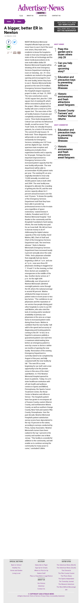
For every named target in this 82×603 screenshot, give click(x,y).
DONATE (73, 2)
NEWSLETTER (62, 2)
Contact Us (56, 16)
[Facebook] (8, 42)
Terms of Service (35, 596)
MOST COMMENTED (61, 125)
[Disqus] (28, 478)
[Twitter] (14, 42)
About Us (30, 16)
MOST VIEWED (59, 44)
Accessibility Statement (57, 596)
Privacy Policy (45, 596)
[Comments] (8, 47)
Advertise (42, 16)
